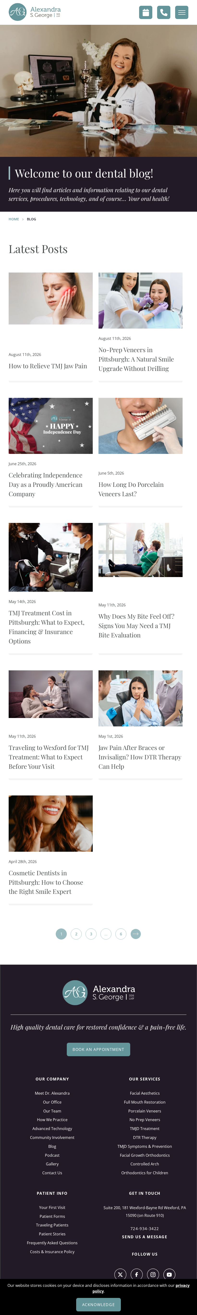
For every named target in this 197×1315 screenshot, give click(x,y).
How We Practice (52, 1119)
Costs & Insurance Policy (52, 1251)
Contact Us (52, 1172)
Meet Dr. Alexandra (52, 1093)
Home (14, 219)
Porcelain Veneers (144, 1111)
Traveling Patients (52, 1225)
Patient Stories (52, 1234)
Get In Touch (144, 1193)
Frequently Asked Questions (52, 1242)
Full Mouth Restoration (145, 1102)
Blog (52, 1146)
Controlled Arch (144, 1164)
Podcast (52, 1155)
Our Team (52, 1111)
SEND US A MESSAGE (144, 1236)
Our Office (52, 1102)
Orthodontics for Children (144, 1172)
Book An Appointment (98, 1049)
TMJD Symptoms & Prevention (144, 1146)
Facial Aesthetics (145, 1093)
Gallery (52, 1164)
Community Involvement (52, 1137)
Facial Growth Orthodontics (145, 1155)
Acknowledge (98, 1304)
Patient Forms (52, 1216)
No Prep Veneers (144, 1119)
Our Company (52, 1079)
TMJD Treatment (145, 1128)
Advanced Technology (52, 1128)
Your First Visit (52, 1207)
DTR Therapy (144, 1137)
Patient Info (52, 1193)
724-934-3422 (144, 1228)
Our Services (144, 1079)
